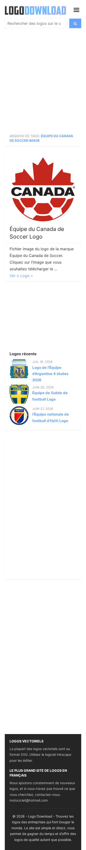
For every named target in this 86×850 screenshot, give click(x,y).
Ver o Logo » (21, 275)
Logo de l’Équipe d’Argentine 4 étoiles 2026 (50, 373)
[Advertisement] (43, 80)
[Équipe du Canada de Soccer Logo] (43, 189)
